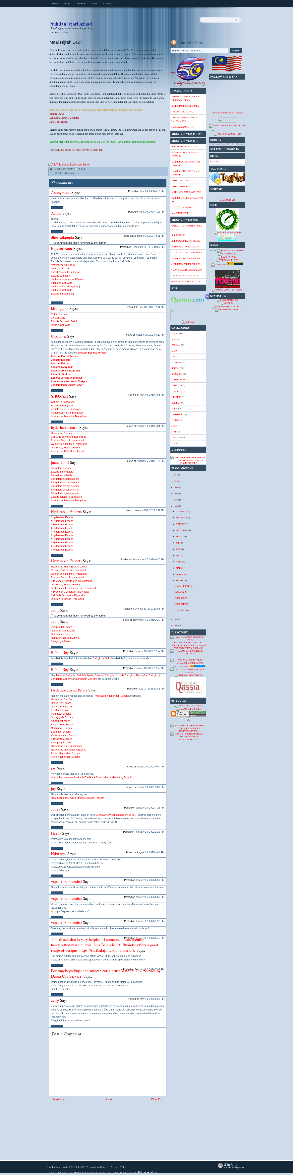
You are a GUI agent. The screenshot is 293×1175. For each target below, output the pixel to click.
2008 (176, 493)
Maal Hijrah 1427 (65, 42)
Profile (81, 3)
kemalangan (178, 379)
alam (174, 339)
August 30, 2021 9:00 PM (150, 766)
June (178, 549)
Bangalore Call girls (62, 679)
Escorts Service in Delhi (64, 321)
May (178, 555)
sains (174, 425)
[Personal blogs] (227, 260)
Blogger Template (56, 1172)
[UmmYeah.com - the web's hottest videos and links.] (180, 657)
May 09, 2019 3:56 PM (152, 394)
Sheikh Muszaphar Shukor (185, 264)
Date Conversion (58, 121)
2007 (176, 499)
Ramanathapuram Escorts (65, 637)
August (180, 536)
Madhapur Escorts (61, 713)
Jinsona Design (97, 1172)
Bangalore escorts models (65, 482)
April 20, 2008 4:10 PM (152, 191)
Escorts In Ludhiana (62, 293)
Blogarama (196, 648)
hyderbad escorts (64, 427)
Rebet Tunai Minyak (182, 207)
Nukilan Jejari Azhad (71, 20)
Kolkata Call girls (125, 675)
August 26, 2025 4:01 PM (150, 852)
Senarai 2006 (182, 610)
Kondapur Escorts (60, 710)
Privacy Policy (118, 1166)
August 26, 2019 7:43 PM (150, 461)
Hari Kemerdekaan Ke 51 (184, 146)
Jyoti (55, 610)
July (178, 542)
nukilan (59, 149)
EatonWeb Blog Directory (188, 642)
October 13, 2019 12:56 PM (149, 608)
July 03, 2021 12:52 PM (151, 688)
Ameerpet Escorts (60, 721)
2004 (176, 625)
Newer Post (58, 1099)
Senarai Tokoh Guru (182, 111)
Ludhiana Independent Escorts (67, 279)
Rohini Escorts (59, 314)
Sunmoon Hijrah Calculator (64, 117)
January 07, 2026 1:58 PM (150, 921)
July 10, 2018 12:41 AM (151, 307)
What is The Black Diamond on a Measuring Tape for (104, 777)
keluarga (176, 373)
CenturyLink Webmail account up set (115, 815)
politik (175, 420)
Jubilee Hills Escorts (62, 706)
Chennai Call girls (104, 675)
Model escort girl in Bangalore (67, 412)
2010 (176, 481)
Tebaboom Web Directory (190, 646)
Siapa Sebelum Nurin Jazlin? (186, 269)
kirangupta (59, 308)
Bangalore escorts (61, 468)
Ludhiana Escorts (60, 268)
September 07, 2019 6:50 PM (148, 559)
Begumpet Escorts (61, 731)
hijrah (99, 149)
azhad (68, 149)
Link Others (181, 604)
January (180, 580)
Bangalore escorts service (65, 489)
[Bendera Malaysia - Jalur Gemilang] (227, 71)
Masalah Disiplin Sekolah (185, 258)
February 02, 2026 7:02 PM (149, 969)
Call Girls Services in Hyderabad (68, 436)
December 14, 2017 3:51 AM (148, 235)
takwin (85, 149)
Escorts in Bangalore (62, 405)
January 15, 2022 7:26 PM (150, 807)
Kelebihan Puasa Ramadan (185, 105)
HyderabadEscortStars (69, 690)
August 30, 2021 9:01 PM (150, 787)
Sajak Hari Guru (180, 186)
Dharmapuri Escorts (62, 634)
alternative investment (63, 777)
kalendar (76, 149)
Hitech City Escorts (61, 703)
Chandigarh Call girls (85, 679)
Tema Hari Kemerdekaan (184, 275)
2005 (176, 619)
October (181, 524)
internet (176, 362)
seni (173, 431)
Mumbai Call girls (65, 675)
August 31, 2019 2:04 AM (150, 510)
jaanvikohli (60, 462)
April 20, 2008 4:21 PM (152, 211)
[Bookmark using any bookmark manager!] (69, 164)
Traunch (99, 798)
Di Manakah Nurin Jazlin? (185, 246)
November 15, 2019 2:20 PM (148, 620)
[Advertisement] (80, 1131)
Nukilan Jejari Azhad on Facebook (228, 113)
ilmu (173, 356)
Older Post (157, 1099)
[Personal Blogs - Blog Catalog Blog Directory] (188, 662)
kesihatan (176, 385)
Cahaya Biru (130, 1172)
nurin (174, 408)
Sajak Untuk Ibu (180, 180)
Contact (108, 3)
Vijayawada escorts (61, 739)
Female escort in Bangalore (66, 409)
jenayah (175, 368)
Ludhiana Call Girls (61, 283)
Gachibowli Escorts (61, 728)
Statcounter (227, 200)
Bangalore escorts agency (65, 479)
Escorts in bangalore (62, 471)
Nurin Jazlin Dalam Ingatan (186, 240)
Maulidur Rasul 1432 (182, 126)
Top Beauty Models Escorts (65, 447)
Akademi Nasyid (180, 213)
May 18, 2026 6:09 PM (152, 999)
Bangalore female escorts (65, 486)
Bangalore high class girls (65, 493)
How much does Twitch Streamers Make (72, 798)
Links (94, 3)
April (179, 561)
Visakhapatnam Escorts (64, 735)
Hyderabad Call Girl (62, 699)
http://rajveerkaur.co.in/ (63, 265)
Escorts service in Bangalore (66, 496)
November (182, 517)
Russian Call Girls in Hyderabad (68, 570)
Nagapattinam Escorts (63, 630)
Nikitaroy (58, 853)
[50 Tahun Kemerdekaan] (188, 85)
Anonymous (60, 192)
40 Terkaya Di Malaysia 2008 (186, 192)
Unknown (58, 336)
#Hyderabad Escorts (62, 517)
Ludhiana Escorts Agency (65, 286)
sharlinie (176, 437)
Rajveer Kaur (61, 248)
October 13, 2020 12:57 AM (149, 651)
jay (53, 768)
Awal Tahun (181, 591)
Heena (56, 833)
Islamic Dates (56, 113)
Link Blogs (181, 598)
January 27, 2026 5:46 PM (150, 938)
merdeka (176, 397)
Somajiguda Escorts (62, 717)
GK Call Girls (58, 317)
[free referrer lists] (188, 460)
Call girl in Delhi (101, 658)
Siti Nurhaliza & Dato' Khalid (187, 252)
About (67, 3)
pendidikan (177, 414)
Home (55, 3)
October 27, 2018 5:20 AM (150, 334)
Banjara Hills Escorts (62, 724)
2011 (176, 474)
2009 (176, 487)
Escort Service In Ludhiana (65, 272)
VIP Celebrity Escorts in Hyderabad (70, 591)
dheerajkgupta (62, 237)
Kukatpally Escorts (61, 742)
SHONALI (59, 396)
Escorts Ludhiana (60, 275)
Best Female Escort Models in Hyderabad (73, 588)
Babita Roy (60, 652)
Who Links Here (188, 463)
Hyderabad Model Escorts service (69, 566)
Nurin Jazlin (178, 235)
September (182, 530)
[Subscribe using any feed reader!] (227, 134)
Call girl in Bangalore (62, 402)
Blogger (104, 1166)
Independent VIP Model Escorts (68, 451)
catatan (175, 345)
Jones (55, 809)
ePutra (214, 162)
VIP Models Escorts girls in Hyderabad (71, 581)
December (182, 511)
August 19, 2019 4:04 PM (150, 426)
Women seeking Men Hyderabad (69, 444)
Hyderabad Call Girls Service (67, 746)
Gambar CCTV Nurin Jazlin (185, 281)
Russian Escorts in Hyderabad (67, 440)
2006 (176, 506)
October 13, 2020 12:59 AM (149, 668)
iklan (174, 350)
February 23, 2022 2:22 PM (149, 831)
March (180, 567)
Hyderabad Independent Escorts (111, 695)
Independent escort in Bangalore (69, 416)
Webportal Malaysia (182, 645)
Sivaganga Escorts (61, 641)
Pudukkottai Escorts (61, 627)
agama (58, 173)
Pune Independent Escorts (65, 753)
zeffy (55, 1000)
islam (93, 149)
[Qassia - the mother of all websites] (188, 695)
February (181, 574)
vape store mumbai (66, 881)
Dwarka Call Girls (60, 325)
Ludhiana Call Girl (61, 290)
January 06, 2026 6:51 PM (150, 880)
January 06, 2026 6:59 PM (150, 897)
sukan (174, 443)
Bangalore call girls (61, 475)
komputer (176, 391)
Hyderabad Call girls (147, 675)
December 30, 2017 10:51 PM (148, 247)
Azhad (56, 213)
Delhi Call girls (85, 675)
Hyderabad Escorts (61, 433)
